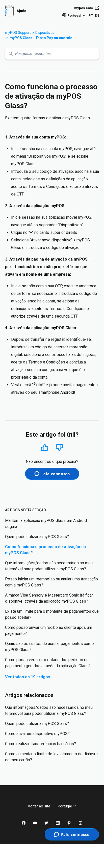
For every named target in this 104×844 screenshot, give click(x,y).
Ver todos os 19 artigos (27, 676)
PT (91, 15)
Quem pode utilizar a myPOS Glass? (37, 536)
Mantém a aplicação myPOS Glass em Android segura (46, 523)
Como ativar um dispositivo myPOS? (37, 733)
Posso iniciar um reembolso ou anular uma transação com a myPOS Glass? (51, 582)
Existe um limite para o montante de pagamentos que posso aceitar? (52, 614)
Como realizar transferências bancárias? (40, 743)
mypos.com (83, 8)
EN (97, 15)
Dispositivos (44, 33)
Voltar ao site (39, 806)
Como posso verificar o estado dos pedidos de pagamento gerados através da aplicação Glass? (48, 662)
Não (59, 447)
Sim (44, 447)
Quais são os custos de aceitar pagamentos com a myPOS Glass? (49, 646)
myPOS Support (18, 33)
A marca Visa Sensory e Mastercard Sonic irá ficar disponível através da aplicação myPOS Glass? (49, 598)
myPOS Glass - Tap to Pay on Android (41, 38)
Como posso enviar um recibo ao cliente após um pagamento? (48, 630)
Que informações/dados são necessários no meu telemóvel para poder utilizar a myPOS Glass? (49, 565)
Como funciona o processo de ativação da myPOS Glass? (45, 549)
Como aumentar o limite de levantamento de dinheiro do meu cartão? (51, 756)
